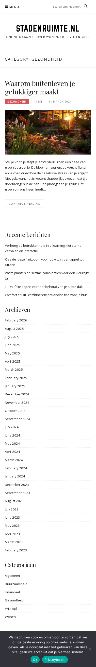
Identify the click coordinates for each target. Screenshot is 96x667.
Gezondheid (16, 101)
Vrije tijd (11, 608)
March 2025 (14, 369)
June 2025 (12, 345)
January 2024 (15, 476)
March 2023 (14, 542)
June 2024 (12, 435)
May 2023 (12, 525)
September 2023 (17, 493)
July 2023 (12, 509)
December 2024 (17, 394)
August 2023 (14, 501)
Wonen (10, 616)
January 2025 (15, 386)
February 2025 (16, 378)
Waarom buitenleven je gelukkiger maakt (40, 87)
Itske (38, 101)
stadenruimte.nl (48, 28)
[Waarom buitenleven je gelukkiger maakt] (48, 132)
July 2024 (12, 427)
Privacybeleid (55, 660)
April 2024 (12, 451)
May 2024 (12, 443)
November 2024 (17, 402)
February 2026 (16, 320)
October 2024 (15, 410)
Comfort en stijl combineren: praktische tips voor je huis (46, 295)
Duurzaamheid (16, 584)
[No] (89, 649)
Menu (14, 7)
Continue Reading (24, 203)
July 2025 (12, 336)
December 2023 (17, 484)
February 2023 (16, 550)
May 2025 (12, 353)
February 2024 (16, 468)
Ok (35, 660)
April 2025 (12, 361)
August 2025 (14, 328)
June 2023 (12, 517)
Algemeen (12, 575)
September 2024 (17, 419)
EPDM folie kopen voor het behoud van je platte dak (44, 286)
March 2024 (14, 460)
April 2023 (12, 534)
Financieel (12, 592)
